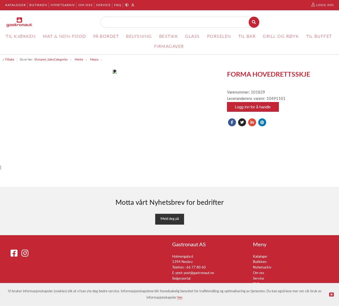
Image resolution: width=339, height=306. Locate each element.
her (179, 297)
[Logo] (19, 22)
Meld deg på (169, 219)
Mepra (94, 59)
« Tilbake (8, 59)
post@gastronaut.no (199, 273)
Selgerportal (181, 278)
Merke (79, 59)
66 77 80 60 (196, 267)
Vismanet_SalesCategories (51, 59)
